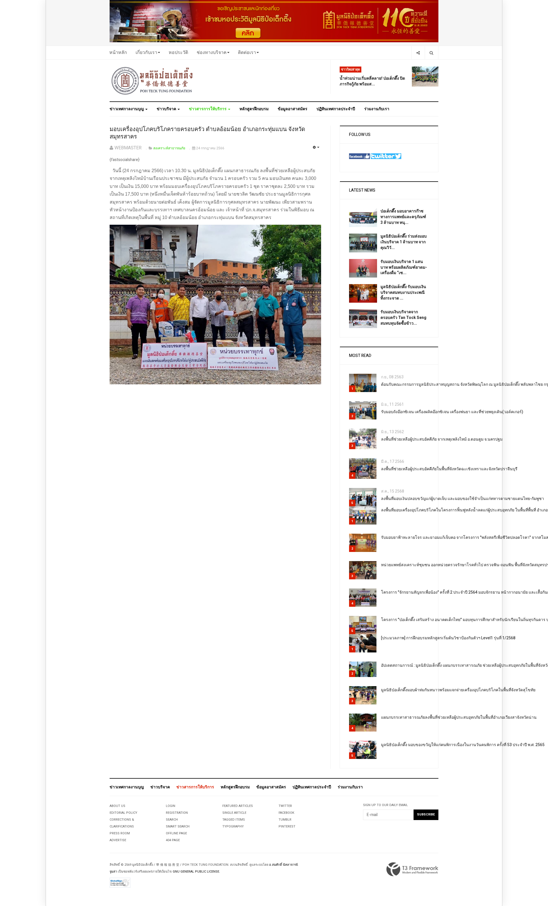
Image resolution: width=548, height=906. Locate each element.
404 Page (173, 840)
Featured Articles (237, 805)
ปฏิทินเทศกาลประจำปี (336, 109)
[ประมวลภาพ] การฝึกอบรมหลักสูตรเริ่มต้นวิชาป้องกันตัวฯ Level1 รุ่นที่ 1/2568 (448, 638)
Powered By (412, 869)
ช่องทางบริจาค (212, 52)
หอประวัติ (178, 52)
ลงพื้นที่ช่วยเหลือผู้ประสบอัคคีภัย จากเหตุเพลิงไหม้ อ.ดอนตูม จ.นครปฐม (442, 439)
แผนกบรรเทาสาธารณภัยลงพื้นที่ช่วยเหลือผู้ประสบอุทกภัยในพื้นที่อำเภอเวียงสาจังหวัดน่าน (459, 717)
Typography (233, 826)
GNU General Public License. (196, 871)
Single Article (234, 812)
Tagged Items (233, 819)
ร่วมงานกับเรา (376, 109)
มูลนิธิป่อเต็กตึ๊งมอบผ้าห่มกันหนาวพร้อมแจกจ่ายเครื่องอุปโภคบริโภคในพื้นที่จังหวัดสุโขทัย (458, 690)
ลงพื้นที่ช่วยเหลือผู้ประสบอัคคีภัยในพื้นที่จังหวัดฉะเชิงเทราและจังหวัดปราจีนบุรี (449, 469)
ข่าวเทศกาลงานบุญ (127, 109)
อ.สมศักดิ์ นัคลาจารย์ (283, 864)
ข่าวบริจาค (167, 109)
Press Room (120, 833)
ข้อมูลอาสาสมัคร (292, 109)
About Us (117, 805)
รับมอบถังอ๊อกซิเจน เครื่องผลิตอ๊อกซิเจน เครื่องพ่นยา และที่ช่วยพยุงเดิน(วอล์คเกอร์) (452, 412)
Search (172, 819)
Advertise (118, 840)
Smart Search (178, 826)
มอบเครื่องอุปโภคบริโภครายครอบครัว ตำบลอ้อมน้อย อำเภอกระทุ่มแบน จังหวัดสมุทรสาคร (207, 133)
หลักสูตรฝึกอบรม (254, 109)
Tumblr (285, 819)
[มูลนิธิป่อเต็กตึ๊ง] (152, 80)
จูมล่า (113, 871)
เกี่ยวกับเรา (146, 52)
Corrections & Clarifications (122, 823)
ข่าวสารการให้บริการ (208, 109)
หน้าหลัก (118, 52)
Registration (177, 812)
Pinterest (287, 826)
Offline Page (176, 833)
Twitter (285, 805)
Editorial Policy (123, 812)
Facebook (286, 812)
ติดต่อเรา (247, 52)
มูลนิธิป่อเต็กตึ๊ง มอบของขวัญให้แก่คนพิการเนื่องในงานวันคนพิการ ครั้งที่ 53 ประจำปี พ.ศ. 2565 (463, 745)
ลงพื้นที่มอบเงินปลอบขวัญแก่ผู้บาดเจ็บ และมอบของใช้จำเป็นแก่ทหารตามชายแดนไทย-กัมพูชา (462, 499)
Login (170, 805)
